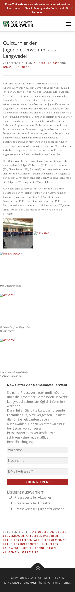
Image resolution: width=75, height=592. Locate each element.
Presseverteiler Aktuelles (33, 497)
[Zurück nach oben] (37, 568)
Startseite (29, 552)
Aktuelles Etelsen (17, 540)
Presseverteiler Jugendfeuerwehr (39, 509)
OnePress (30, 582)
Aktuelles (40, 532)
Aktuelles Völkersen (39, 548)
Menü (68, 24)
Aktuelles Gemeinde (50, 540)
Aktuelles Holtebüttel (21, 544)
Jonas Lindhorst (16, 67)
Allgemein (11, 552)
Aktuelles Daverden (42, 536)
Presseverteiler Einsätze (32, 503)
